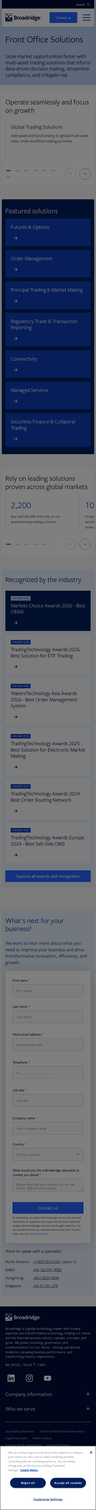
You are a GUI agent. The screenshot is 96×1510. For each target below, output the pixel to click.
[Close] (91, 1452)
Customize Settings (48, 1499)
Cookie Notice (29, 1470)
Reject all (28, 1483)
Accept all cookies (68, 1483)
